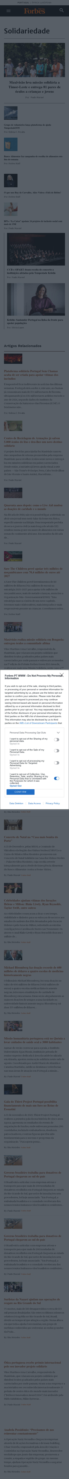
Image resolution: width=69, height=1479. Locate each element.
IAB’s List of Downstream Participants (38, 723)
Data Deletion (16, 803)
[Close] (63, 676)
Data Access (34, 803)
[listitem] (34, 732)
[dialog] (34, 739)
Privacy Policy (53, 803)
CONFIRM (20, 792)
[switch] (56, 739)
